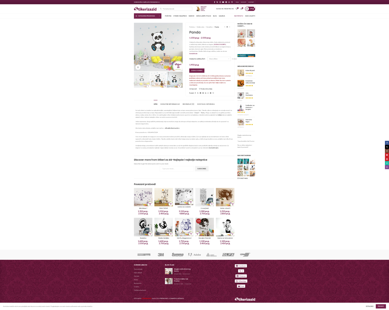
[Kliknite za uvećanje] (138, 67)
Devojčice (209, 27)
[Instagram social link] (220, 2)
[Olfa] (228, 255)
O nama (136, 286)
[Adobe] (194, 255)
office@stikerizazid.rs (172, 128)
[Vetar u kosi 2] (225, 197)
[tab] (155, 103)
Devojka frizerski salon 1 (205, 239)
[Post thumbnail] (169, 271)
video (220, 115)
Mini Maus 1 (143, 208)
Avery (203, 113)
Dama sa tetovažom (225, 238)
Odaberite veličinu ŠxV (197, 59)
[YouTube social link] (223, 2)
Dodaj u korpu (196, 70)
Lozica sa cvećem (184, 207)
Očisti (235, 59)
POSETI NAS (243, 178)
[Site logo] (145, 8)
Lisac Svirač (163, 208)
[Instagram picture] (240, 161)
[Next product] (229, 27)
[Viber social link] (231, 2)
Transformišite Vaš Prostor (245, 141)
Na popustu (137, 283)
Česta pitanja (138, 269)
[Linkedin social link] (205, 93)
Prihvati (381, 306)
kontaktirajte (213, 148)
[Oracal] (245, 255)
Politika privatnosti (140, 290)
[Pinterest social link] (226, 2)
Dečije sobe (200, 27)
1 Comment (187, 284)
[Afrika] (251, 42)
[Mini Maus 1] (143, 197)
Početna (192, 27)
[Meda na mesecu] (241, 42)
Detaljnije (370, 306)
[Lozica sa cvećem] (184, 196)
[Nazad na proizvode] (227, 27)
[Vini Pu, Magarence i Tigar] (184, 227)
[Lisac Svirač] (163, 197)
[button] (136, 79)
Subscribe (201, 169)
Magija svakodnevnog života (182, 270)
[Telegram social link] (210, 93)
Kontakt (136, 276)
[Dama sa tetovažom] (225, 227)
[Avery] (211, 255)
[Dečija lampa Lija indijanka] (251, 33)
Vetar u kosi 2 (225, 208)
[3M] (160, 255)
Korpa (136, 279)
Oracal (196, 113)
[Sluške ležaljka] (163, 227)
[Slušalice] (143, 227)
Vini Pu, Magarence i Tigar (184, 239)
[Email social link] (200, 93)
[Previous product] (225, 27)
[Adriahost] (143, 255)
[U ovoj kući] (204, 197)
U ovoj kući (205, 208)
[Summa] (177, 255)
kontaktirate (193, 53)
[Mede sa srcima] (241, 33)
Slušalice (143, 238)
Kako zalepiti (138, 272)
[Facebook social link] (214, 2)
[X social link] (217, 2)
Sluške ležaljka (163, 238)
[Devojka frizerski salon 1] (204, 227)
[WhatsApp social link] (229, 2)
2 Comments (186, 274)
